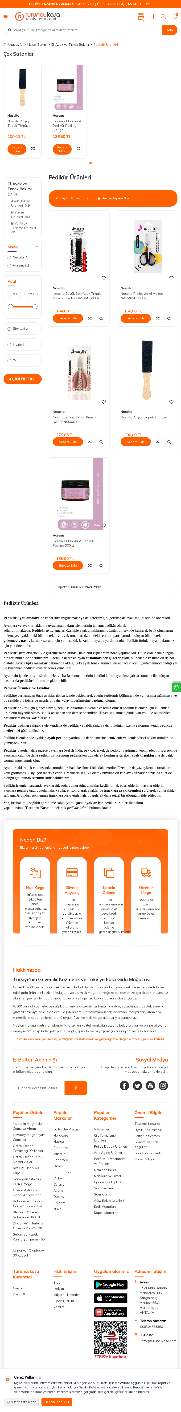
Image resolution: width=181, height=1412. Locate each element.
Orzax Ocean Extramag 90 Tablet (28, 1148)
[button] (90, 163)
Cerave (58, 1184)
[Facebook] (124, 1085)
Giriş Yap (19, 1288)
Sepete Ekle (17, 149)
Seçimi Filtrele (23, 379)
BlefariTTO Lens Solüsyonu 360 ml (26, 1214)
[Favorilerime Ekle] (104, 278)
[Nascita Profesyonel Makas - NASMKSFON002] (147, 246)
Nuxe (57, 1209)
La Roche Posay (65, 1129)
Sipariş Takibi (63, 1301)
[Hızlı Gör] (101, 318)
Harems (59, 115)
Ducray (58, 1197)
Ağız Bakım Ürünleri (109, 1200)
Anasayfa (15, 44)
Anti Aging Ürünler (108, 1152)
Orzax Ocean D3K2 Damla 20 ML (27, 1159)
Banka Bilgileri (145, 1159)
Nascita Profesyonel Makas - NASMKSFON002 (143, 295)
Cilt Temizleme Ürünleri (105, 1137)
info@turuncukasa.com (158, 1341)
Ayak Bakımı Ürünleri (21, 203)
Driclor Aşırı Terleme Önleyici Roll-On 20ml (29, 1225)
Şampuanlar (103, 1194)
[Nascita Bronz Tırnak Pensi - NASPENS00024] (79, 370)
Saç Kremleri (103, 1188)
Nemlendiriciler (105, 1170)
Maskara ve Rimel (107, 1176)
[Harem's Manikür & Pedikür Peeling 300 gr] (67, 87)
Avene (58, 1190)
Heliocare (60, 1135)
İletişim (58, 1288)
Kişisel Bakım (37, 44)
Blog (57, 1282)
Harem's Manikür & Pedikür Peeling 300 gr (67, 125)
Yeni (15, 360)
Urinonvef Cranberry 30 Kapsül (28, 1252)
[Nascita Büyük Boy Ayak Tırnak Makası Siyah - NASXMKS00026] (79, 246)
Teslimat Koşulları (148, 1123)
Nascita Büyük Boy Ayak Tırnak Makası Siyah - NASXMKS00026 (77, 295)
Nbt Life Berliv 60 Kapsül (26, 1170)
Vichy (57, 1178)
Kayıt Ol (19, 1294)
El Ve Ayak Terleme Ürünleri (24, 227)
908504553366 (151, 1327)
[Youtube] (150, 1085)
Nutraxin (59, 1141)
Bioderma (60, 1148)
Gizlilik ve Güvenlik (148, 1153)
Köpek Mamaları (106, 1213)
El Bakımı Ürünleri (21, 214)
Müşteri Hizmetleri (67, 1295)
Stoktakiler (20, 328)
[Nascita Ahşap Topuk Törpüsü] (22, 87)
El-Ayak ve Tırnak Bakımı (70, 44)
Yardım (58, 1307)
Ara (170, 30)
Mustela (59, 1154)
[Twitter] (137, 1085)
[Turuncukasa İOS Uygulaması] (111, 1302)
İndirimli (18, 344)
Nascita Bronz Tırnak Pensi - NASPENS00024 (75, 419)
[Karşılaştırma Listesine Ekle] (33, 148)
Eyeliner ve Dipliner (108, 1182)
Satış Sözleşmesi (147, 1136)
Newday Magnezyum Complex (29, 1137)
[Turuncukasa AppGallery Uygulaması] (111, 1316)
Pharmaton (62, 1172)
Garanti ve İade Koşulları (147, 1144)
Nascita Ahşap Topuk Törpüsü (19, 123)
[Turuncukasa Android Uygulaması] (111, 1288)
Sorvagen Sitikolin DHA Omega (27, 1181)
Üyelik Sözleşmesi (148, 1130)
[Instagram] (163, 1085)
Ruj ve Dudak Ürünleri (110, 1146)
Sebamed (60, 1160)
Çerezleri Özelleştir (21, 1402)
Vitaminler (101, 1129)
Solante (59, 1203)
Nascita (13, 115)
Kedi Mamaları (105, 1206)
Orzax (58, 1166)
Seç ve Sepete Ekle (115, 198)
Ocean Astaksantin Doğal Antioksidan (27, 1192)
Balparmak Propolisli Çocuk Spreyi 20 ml (28, 1203)
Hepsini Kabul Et (57, 1402)
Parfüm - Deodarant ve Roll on (109, 1161)
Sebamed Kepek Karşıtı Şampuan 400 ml (29, 1239)
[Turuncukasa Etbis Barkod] (111, 1358)
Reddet (138, 1387)
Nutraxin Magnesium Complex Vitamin (28, 1126)
